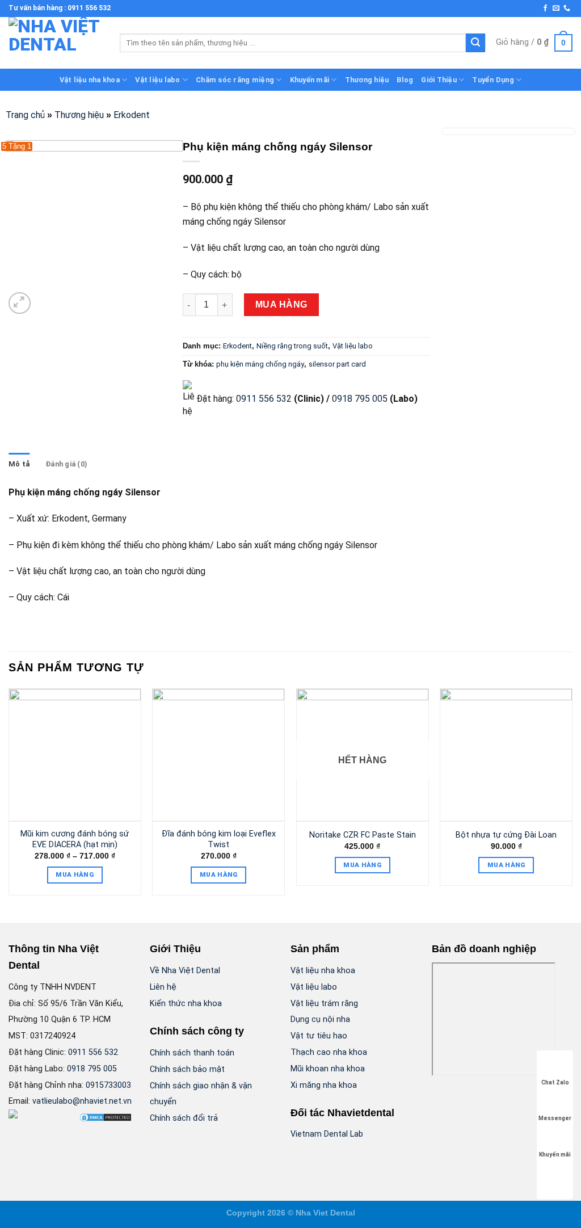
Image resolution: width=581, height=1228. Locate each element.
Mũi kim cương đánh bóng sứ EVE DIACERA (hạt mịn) (74, 839)
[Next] (571, 796)
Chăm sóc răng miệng (235, 79)
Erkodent (131, 115)
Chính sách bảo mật (187, 1069)
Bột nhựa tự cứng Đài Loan (506, 835)
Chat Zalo (555, 1082)
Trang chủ (25, 115)
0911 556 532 (264, 398)
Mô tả (19, 464)
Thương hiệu (367, 79)
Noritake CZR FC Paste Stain (362, 835)
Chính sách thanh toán (192, 1053)
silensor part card (337, 364)
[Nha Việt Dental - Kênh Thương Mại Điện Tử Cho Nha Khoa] (56, 43)
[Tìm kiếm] (475, 43)
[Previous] (9, 796)
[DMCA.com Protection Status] (105, 1116)
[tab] (19, 464)
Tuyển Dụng (493, 79)
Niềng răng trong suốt (292, 346)
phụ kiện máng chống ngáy (260, 364)
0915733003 (108, 1085)
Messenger (554, 1118)
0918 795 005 (359, 398)
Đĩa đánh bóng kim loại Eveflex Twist (219, 839)
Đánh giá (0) (66, 464)
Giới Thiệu (439, 79)
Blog (405, 79)
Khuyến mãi (310, 79)
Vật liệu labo (157, 79)
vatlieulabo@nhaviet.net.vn (82, 1101)
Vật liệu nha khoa (90, 79)
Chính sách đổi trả (184, 1118)
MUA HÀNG (281, 304)
